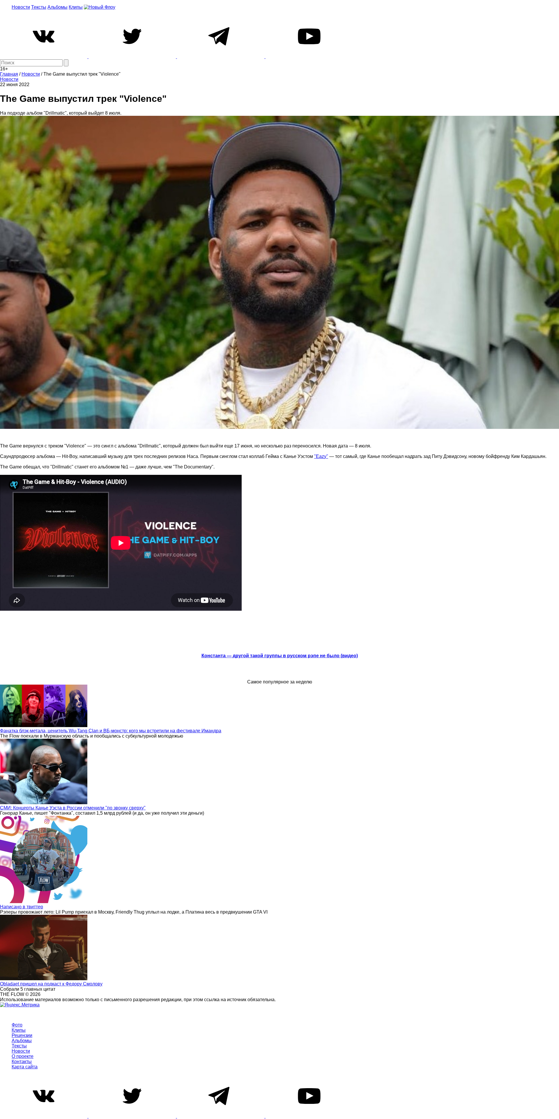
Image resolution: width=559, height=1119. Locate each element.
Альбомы (57, 7)
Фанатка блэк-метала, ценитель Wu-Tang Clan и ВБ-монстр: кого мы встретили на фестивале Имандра (110, 730)
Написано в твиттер (21, 906)
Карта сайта (25, 1066)
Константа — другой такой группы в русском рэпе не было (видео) (279, 655)
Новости (21, 7)
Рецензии (22, 1035)
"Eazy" (321, 456)
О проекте (22, 1056)
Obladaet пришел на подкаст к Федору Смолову (51, 983)
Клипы (76, 7)
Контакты (22, 1061)
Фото (17, 1024)
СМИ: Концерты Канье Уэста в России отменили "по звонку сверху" (73, 807)
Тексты (38, 7)
